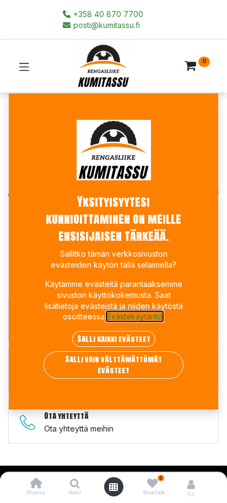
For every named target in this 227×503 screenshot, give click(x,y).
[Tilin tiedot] (191, 484)
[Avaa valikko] (113, 487)
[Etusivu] (36, 484)
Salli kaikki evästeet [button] (113, 339)
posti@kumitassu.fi (105, 25)
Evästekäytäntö (135, 316)
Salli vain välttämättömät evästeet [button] (113, 364)
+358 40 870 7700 (107, 14)
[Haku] (75, 484)
